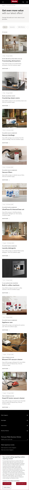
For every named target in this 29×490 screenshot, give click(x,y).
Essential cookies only (21, 483)
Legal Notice (5, 480)
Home (3, 5)
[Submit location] (27, 439)
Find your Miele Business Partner (11, 437)
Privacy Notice (11, 480)
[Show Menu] (3, 2)
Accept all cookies (7, 483)
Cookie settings (7, 487)
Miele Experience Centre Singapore (8, 447)
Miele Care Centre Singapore (7, 449)
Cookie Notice (17, 480)
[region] (14, 472)
